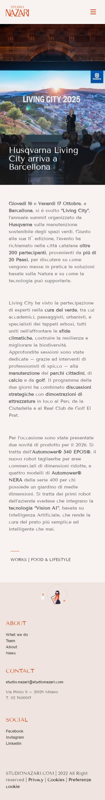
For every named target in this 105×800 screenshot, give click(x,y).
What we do (17, 634)
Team (10, 641)
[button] (93, 11)
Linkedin (14, 743)
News (11, 653)
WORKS (18, 559)
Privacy (35, 779)
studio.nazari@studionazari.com (34, 682)
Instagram (15, 737)
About (11, 647)
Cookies (56, 779)
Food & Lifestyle (51, 559)
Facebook (14, 731)
